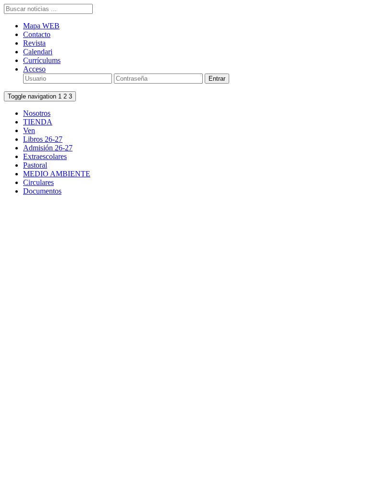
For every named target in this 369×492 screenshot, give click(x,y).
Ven (29, 130)
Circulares (38, 182)
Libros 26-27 (42, 139)
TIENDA (37, 122)
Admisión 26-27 (48, 148)
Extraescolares (45, 156)
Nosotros (36, 113)
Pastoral (35, 165)
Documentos (42, 191)
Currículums (42, 60)
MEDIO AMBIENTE (56, 174)
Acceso (34, 69)
